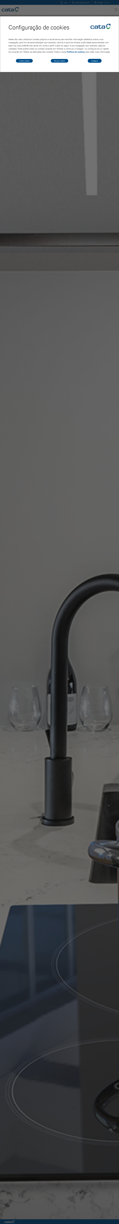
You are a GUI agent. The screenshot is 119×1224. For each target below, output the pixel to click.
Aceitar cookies (24, 61)
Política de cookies (76, 51)
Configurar (94, 61)
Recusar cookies (59, 61)
